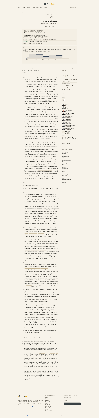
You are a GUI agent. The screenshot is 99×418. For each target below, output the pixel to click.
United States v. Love (40, 36)
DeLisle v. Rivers (39, 33)
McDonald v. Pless (45, 312)
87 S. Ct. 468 (49, 16)
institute (64, 167)
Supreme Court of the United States (49, 23)
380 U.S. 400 (33, 138)
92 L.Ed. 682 (46, 136)
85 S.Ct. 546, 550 (39, 114)
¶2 (23, 105)
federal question (47, 100)
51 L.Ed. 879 (39, 128)
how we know (44, 41)
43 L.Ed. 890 (50, 135)
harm (63, 164)
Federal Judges (48, 401)
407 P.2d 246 (43, 98)
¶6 (23, 188)
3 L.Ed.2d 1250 (43, 250)
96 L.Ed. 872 (54, 283)
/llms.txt (65, 398)
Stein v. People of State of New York (44, 307)
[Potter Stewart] (63, 120)
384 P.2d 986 (29, 79)
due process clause (65, 156)
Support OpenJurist (72, 403)
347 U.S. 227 (42, 326)
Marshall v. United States (50, 248)
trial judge (41, 374)
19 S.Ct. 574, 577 (43, 135)
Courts (28, 7)
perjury (63, 176)
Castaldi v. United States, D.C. (43, 314)
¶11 (23, 303)
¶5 (23, 185)
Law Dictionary (48, 400)
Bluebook (74, 75)
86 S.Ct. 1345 (32, 100)
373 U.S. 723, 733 (52, 299)
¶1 (23, 77)
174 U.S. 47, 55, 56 (35, 135)
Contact (35, 415)
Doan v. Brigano (46, 36)
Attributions (49, 415)
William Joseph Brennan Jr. (70, 125)
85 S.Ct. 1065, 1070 (33, 233)
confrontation (65, 152)
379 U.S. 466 (32, 268)
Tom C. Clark (67, 122)
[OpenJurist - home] (49, 4)
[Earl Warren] (63, 105)
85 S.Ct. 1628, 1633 (31, 164)
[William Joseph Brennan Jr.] (63, 126)
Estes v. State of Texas (43, 163)
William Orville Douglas (69, 128)
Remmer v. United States (34, 39)
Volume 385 (29, 12)
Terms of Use (55, 415)
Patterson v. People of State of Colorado (44, 126)
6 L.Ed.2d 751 (40, 243)
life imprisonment (29, 194)
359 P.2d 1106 (28, 354)
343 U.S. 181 (43, 283)
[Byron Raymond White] (63, 111)
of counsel (44, 119)
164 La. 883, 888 (47, 178)
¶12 (23, 330)
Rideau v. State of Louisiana (41, 299)
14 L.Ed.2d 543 (39, 164)
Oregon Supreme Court (34, 330)
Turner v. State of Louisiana (51, 112)
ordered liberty (38, 231)
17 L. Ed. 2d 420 (49, 17)
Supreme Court (44, 89)
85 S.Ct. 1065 (40, 138)
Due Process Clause (29, 109)
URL (64, 75)
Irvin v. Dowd (35, 37)
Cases (19, 7)
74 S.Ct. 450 (48, 326)
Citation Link (69, 75)
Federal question (65, 159)
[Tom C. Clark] (63, 123)
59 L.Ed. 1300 (32, 314)
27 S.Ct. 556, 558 (32, 128)
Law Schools (47, 404)
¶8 (23, 227)
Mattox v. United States (51, 39)
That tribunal (64, 180)
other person (55, 253)
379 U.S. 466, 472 (28, 114)
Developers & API (67, 397)
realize (63, 178)
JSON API (66, 400)
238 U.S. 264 (52, 312)
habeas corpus (53, 321)
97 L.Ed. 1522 (39, 309)
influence (64, 165)
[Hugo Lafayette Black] (63, 114)
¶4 (23, 182)
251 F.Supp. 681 (54, 314)
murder (63, 171)
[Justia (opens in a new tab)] (32, 406)
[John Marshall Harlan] (63, 117)
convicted (64, 153)
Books (45, 7)
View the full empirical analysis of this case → (30, 64)
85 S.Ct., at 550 (48, 170)
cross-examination (65, 154)
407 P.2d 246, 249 (29, 367)
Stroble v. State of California (33, 283)
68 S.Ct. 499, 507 (39, 136)
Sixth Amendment (35, 107)
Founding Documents (49, 407)
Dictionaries (39, 7)
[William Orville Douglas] (63, 129)
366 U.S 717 (27, 243)
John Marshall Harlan (69, 116)
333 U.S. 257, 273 (31, 136)
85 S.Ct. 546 (38, 268)
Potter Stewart (68, 119)
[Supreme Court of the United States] (63, 132)
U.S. (32, 12)
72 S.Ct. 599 (48, 283)
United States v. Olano (64, 49)
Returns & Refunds (42, 415)
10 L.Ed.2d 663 (35, 301)
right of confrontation (66, 179)
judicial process (32, 241)
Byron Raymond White (69, 110)
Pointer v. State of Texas (48, 231)
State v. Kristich (52, 353)
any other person (65, 150)
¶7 (23, 192)
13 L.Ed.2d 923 (46, 138)
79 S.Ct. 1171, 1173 (35, 250)
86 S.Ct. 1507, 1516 (54, 129)
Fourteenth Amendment (41, 109)
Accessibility (30, 415)
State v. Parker (51, 77)
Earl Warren (67, 104)
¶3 (23, 140)
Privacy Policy (61, 415)
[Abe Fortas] (63, 108)
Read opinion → (68, 133)
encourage (64, 157)
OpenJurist (24, 12)
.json (27, 385)
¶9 (23, 262)
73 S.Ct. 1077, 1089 (31, 309)
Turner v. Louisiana (43, 39)
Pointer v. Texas (29, 37)
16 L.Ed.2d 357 (38, 100)
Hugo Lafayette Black (69, 113)
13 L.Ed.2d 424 (46, 114)
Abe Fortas (67, 107)
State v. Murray (40, 178)
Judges (33, 7)
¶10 (23, 289)
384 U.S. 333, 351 (45, 129)
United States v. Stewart (47, 33)
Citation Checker (48, 410)
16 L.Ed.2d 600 (28, 131)
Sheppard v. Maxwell (42, 37)
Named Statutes (48, 406)
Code (24, 7)
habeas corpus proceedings (67, 163)
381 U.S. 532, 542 (52, 163)
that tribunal (30, 298)
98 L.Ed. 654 (54, 326)
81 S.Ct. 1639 (33, 243)
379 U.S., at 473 (41, 170)
